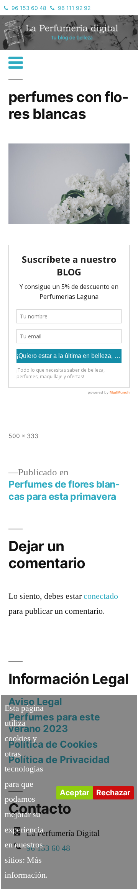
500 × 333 (23, 436)
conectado (101, 596)
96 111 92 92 (74, 8)
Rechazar (113, 792)
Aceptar (74, 792)
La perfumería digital (44, 20)
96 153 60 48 (29, 8)
